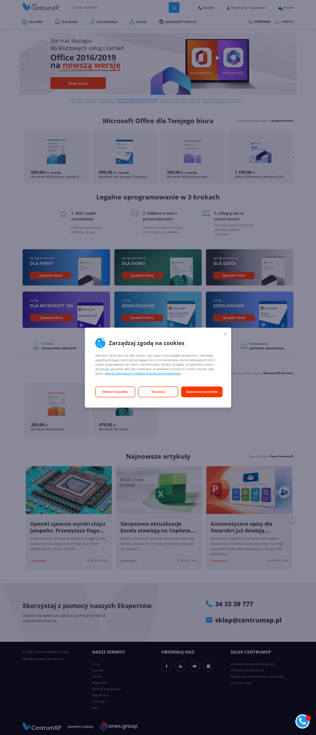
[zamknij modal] (225, 334)
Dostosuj (158, 391)
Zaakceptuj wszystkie (202, 391)
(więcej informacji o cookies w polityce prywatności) (143, 373)
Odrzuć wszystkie (115, 391)
